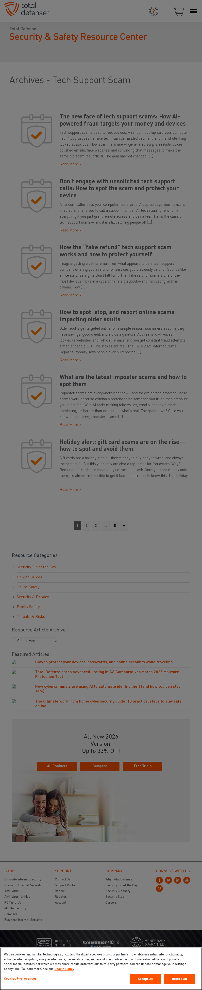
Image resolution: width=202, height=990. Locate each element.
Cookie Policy (64, 969)
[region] (101, 968)
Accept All (145, 979)
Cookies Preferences (20, 978)
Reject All (179, 979)
